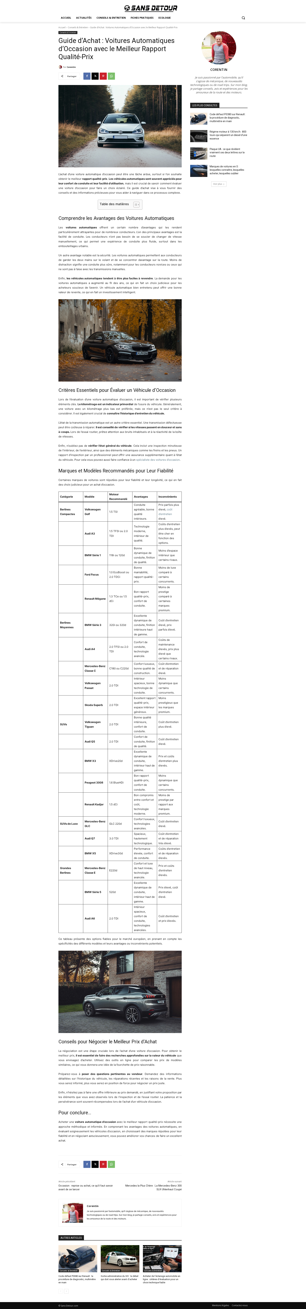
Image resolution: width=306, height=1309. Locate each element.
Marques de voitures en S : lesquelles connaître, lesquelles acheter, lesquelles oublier (227, 170)
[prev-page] (60, 1291)
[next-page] (66, 1291)
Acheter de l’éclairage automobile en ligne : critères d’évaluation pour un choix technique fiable (161, 1279)
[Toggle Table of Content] (135, 205)
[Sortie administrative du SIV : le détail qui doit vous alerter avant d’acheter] (120, 1258)
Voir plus (217, 183)
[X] (95, 76)
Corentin (71, 67)
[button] (243, 17)
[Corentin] (60, 67)
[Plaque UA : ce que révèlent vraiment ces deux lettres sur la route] (198, 153)
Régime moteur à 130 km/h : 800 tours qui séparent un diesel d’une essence (228, 135)
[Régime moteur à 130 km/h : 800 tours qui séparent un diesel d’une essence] (198, 136)
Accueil (62, 27)
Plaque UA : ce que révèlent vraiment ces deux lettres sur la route (227, 152)
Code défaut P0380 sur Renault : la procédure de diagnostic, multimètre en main (77, 1279)
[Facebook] (86, 76)
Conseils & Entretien (78, 27)
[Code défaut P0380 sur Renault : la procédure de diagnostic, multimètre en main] (77, 1258)
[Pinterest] (103, 76)
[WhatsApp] (111, 76)
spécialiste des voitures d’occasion (158, 459)
